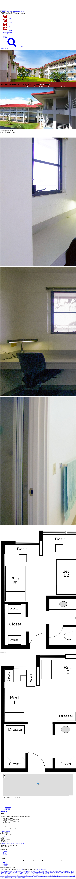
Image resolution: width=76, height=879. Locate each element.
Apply (4, 862)
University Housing (4, 48)
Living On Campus (4, 799)
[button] (38, 784)
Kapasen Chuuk (20, 873)
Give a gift (5, 863)
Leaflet (71, 795)
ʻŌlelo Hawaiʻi (38, 871)
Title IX (4, 853)
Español (17, 877)
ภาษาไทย (62, 873)
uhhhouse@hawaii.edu (6, 831)
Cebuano (59, 874)
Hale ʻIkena (7, 809)
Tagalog (35, 874)
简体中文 (27, 876)
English (12, 871)
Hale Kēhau (7, 808)
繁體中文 (40, 876)
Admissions (9, 18)
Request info (5, 864)
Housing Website (5, 835)
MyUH (8, 26)
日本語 (58, 876)
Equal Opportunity (19, 869)
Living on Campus (6, 803)
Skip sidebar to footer (4, 801)
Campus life (5, 851)
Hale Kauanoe (8, 806)
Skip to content (3, 10)
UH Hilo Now (9, 22)
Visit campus (5, 865)
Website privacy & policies (8, 855)
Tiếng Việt (43, 873)
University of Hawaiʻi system (40, 869)
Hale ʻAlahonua (8, 807)
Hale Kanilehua (8, 804)
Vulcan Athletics (10, 30)
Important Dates (3, 811)
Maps (4, 852)
